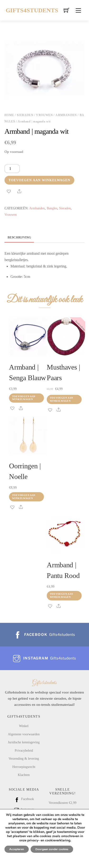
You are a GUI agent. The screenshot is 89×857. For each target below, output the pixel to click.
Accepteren (16, 849)
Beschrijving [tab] (19, 237)
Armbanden (66, 115)
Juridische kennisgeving (24, 742)
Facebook (27, 799)
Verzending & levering (24, 758)
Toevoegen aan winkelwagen (39, 180)
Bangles (52, 208)
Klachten (24, 775)
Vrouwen (44, 115)
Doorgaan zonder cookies (51, 849)
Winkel (23, 726)
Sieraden (25, 115)
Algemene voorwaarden (24, 734)
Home (9, 115)
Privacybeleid (24, 750)
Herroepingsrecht (23, 767)
